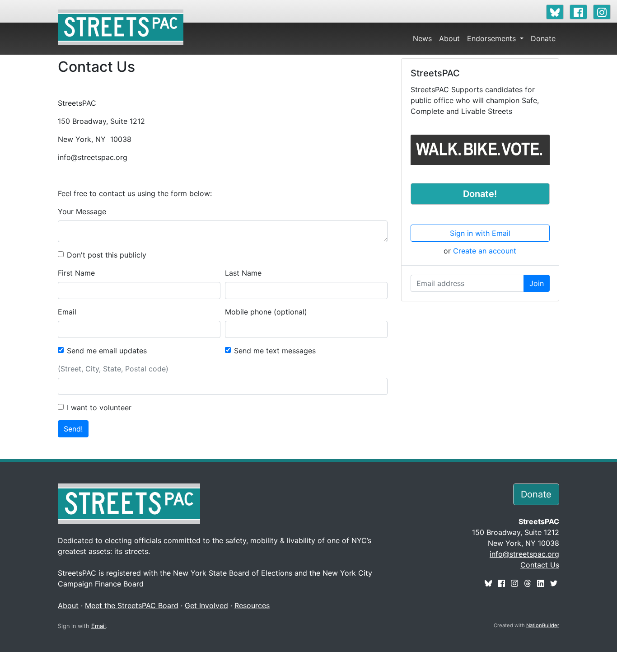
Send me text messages (275, 350)
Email (67, 311)
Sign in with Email (480, 233)
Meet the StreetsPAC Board (131, 605)
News (422, 38)
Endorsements (492, 38)
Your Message (82, 211)
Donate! (480, 193)
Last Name (243, 272)
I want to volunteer (99, 407)
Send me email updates (107, 350)
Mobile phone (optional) (266, 311)
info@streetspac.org (524, 553)
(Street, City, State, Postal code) (113, 368)
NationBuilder (542, 625)
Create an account (484, 250)
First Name (76, 272)
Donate (543, 38)
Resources (252, 605)
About (449, 38)
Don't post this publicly (106, 254)
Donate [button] (536, 494)
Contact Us (539, 564)
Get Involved (206, 605)
